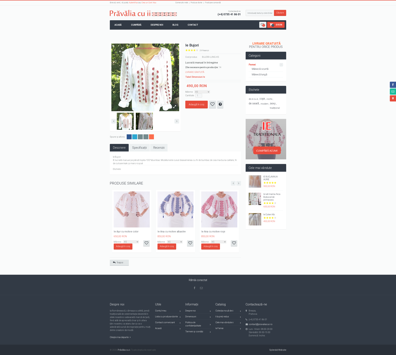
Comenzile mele (181, 3)
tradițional (275, 108)
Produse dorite (196, 3)
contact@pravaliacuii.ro (260, 324)
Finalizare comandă (213, 3)
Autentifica (133, 3)
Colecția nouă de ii (224, 310)
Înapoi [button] (120, 262)
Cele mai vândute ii (224, 322)
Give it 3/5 (192, 50)
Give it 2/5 (189, 50)
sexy (272, 103)
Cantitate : (189, 95)
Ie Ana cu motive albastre (171, 231)
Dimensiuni (190, 316)
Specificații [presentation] (139, 147)
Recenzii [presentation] (158, 147)
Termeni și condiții (194, 331)
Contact (193, 25)
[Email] (140, 136)
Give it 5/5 (197, 50)
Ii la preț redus (222, 316)
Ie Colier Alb (269, 214)
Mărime (189, 92)
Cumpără (136, 25)
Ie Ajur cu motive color (126, 231)
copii (262, 98)
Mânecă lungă (259, 74)
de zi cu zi (253, 99)
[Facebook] (129, 136)
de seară (254, 103)
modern (265, 104)
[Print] (146, 136)
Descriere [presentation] (119, 147)
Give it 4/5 (194, 50)
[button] (262, 25)
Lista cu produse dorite (166, 316)
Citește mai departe (119, 337)
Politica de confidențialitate (193, 324)
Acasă (118, 25)
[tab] (119, 147)
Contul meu (160, 310)
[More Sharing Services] (151, 136)
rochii (269, 99)
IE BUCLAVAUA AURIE (270, 178)
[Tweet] (135, 136)
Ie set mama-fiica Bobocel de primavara (271, 197)
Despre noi (157, 25)
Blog (175, 25)
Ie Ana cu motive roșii (213, 231)
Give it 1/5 (186, 50)
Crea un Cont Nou (149, 3)
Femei (252, 64)
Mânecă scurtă (260, 68)
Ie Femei (219, 328)
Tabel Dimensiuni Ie (195, 77)
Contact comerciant (165, 322)
